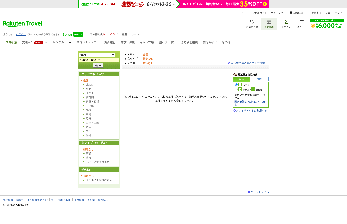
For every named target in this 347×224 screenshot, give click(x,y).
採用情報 (79, 199)
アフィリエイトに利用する (251, 110)
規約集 (91, 199)
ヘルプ (244, 12)
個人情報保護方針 (37, 199)
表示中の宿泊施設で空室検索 (248, 63)
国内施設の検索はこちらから (250, 103)
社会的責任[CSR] (61, 199)
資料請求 (103, 199)
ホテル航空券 (252, 89)
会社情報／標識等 (13, 199)
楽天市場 (316, 12)
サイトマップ (278, 12)
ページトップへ (260, 191)
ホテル (246, 85)
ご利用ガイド (259, 12)
